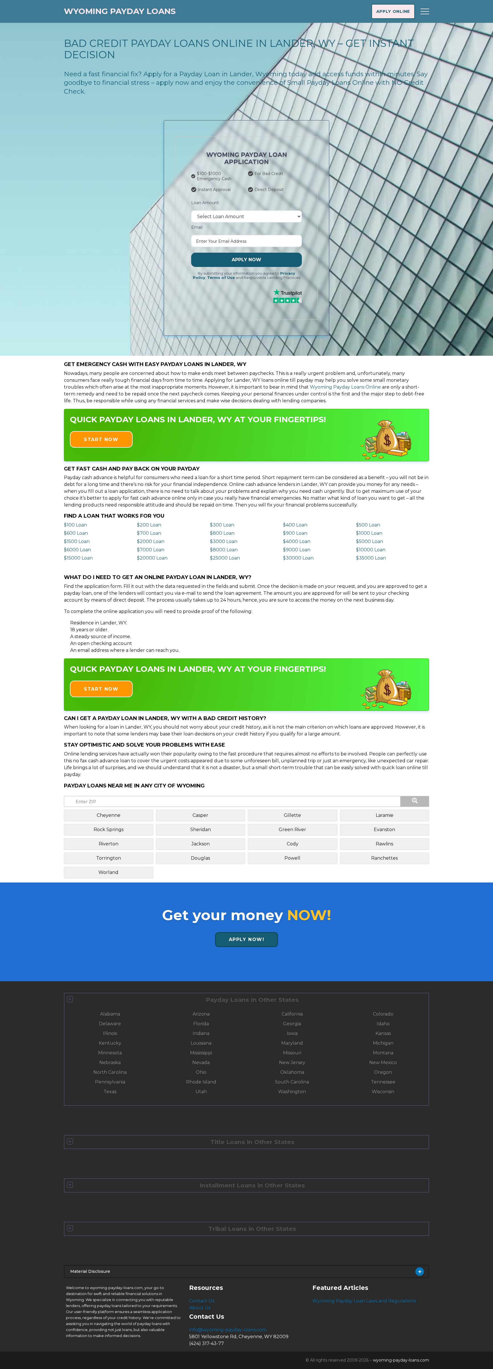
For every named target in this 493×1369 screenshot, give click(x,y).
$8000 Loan (224, 549)
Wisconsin (383, 1091)
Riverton (108, 844)
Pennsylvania (110, 1082)
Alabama (110, 1014)
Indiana (201, 1033)
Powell (292, 858)
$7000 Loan (150, 549)
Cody (292, 844)
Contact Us (201, 1301)
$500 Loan (368, 525)
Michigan (383, 1043)
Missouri (292, 1053)
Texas (110, 1091)
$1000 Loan (369, 533)
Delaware (110, 1023)
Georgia (292, 1023)
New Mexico (383, 1062)
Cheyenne (108, 815)
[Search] (415, 801)
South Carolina (292, 1082)
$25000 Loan (225, 558)
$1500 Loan (77, 541)
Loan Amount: (205, 203)
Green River (292, 829)
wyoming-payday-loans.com (401, 1360)
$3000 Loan (223, 541)
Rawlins (384, 844)
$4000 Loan (296, 541)
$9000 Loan (296, 549)
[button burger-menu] (425, 11)
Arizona (201, 1014)
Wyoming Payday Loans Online (345, 387)
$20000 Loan (152, 558)
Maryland (292, 1043)
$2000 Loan (150, 541)
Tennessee (383, 1082)
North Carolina (110, 1072)
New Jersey (292, 1062)
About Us (200, 1307)
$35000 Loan (371, 558)
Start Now (101, 439)
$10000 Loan (370, 549)
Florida (201, 1023)
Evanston (384, 829)
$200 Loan (149, 525)
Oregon (383, 1072)
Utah (201, 1091)
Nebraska (110, 1062)
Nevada (201, 1062)
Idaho (383, 1023)
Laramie (384, 815)
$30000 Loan (298, 558)
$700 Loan (149, 533)
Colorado (383, 1014)
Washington (292, 1091)
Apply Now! (246, 939)
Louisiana (201, 1043)
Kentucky (110, 1043)
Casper (200, 815)
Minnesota (110, 1053)
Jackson (200, 844)
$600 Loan (76, 533)
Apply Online (393, 11)
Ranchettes (384, 858)
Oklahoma (292, 1072)
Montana (383, 1053)
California (292, 1014)
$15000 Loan (78, 558)
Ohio (201, 1072)
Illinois (110, 1033)
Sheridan (200, 829)
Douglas (200, 858)
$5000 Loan (369, 541)
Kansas (383, 1033)
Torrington (108, 858)
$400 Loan (295, 525)
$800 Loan (222, 533)
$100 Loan (75, 525)
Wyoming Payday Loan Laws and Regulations (364, 1301)
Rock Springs (109, 829)
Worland (108, 872)
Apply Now (246, 259)
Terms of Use (221, 278)
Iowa (292, 1033)
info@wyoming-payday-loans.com (227, 1329)
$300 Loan (222, 525)
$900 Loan (295, 533)
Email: (197, 227)
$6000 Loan (77, 549)
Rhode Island (201, 1082)
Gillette (292, 815)
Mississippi (201, 1053)
